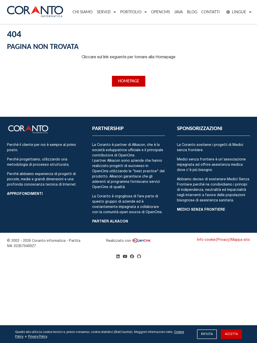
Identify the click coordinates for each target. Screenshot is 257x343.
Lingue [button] (239, 12)
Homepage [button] (128, 81)
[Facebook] (132, 256)
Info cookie (206, 239)
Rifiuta (207, 334)
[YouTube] (124, 256)
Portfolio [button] (131, 12)
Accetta (231, 334)
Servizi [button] (104, 12)
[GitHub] (139, 256)
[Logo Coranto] (35, 11)
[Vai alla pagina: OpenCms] (141, 240)
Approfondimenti (25, 193)
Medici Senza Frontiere (201, 209)
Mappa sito (240, 239)
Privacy (223, 239)
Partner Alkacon (110, 221)
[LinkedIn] (117, 256)
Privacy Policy (37, 336)
